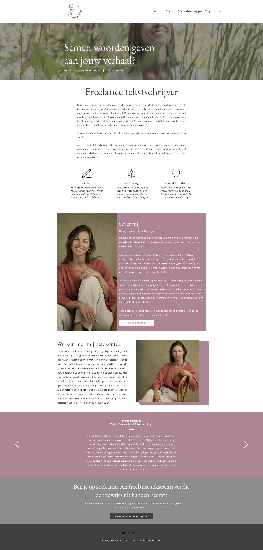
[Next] (246, 444)
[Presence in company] (120, 469)
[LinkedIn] (123, 533)
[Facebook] (128, 533)
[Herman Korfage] (146, 469)
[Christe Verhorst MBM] (133, 469)
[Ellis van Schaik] (143, 469)
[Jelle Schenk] (126, 469)
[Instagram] (133, 533)
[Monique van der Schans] (136, 469)
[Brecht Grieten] (123, 469)
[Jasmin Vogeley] (130, 469)
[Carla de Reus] (140, 469)
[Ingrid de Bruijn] (116, 469)
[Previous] (17, 444)
